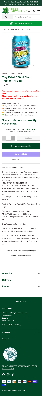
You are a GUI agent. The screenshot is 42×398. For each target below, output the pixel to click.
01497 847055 (15, 325)
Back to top (20, 301)
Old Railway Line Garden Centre (16, 390)
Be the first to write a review (21, 255)
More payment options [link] (21, 159)
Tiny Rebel (5, 73)
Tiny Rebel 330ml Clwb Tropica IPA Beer (19, 29)
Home (4, 29)
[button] (33, 10)
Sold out (28, 138)
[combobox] (21, 17)
